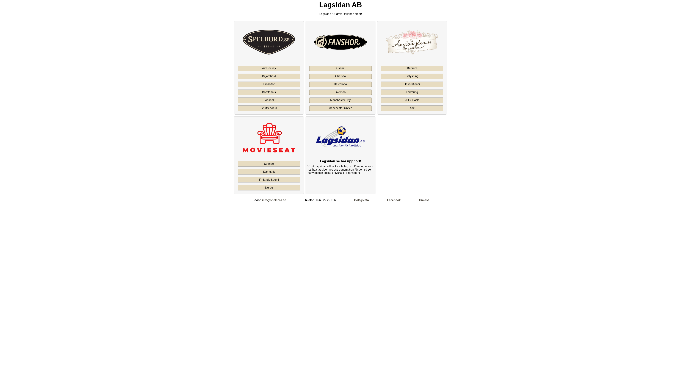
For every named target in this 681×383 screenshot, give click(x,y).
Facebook (394, 200)
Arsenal (340, 68)
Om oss (424, 200)
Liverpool (340, 92)
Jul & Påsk (412, 100)
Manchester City (340, 100)
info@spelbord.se (274, 200)
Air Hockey (269, 68)
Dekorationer (412, 84)
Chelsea (340, 76)
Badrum (412, 68)
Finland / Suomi (269, 179)
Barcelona (340, 84)
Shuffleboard (269, 108)
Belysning (412, 76)
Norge (269, 187)
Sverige (269, 163)
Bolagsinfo (361, 200)
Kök (411, 108)
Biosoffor (269, 84)
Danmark (269, 171)
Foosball (269, 100)
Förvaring (412, 92)
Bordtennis (269, 92)
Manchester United (340, 108)
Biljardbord (269, 76)
